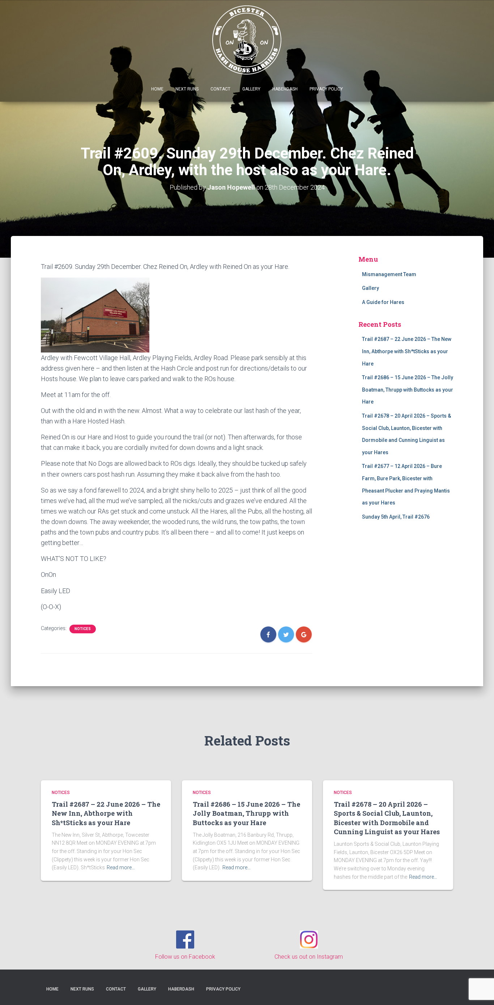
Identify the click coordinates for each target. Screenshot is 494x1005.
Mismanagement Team (389, 274)
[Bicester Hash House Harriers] (247, 39)
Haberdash (285, 89)
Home (157, 89)
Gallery (251, 89)
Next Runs (187, 89)
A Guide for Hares (383, 302)
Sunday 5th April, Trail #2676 (396, 517)
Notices (82, 629)
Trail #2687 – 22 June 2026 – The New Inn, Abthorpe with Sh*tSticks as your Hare (406, 351)
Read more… (121, 867)
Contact (220, 89)
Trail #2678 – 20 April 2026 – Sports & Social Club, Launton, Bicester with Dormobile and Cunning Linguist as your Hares (387, 818)
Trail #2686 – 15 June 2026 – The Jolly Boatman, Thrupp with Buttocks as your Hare (407, 390)
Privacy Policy (326, 89)
